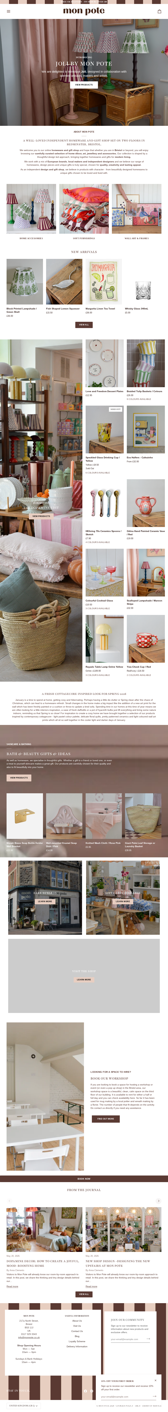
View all (84, 325)
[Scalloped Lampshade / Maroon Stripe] (146, 572)
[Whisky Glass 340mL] (143, 282)
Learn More (45, 901)
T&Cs (137, 1406)
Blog (77, 1336)
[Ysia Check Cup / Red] (146, 639)
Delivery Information (77, 1346)
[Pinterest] (91, 1391)
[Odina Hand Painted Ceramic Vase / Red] (146, 503)
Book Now (84, 1179)
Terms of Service (151, 1406)
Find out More (105, 1119)
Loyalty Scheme (77, 1341)
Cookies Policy (124, 1406)
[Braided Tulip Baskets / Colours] (146, 363)
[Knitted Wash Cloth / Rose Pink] (104, 816)
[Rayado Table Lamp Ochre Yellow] (105, 639)
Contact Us (77, 1331)
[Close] (156, 1380)
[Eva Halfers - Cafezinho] (146, 429)
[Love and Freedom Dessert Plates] (105, 363)
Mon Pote (104, 1406)
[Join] (153, 1396)
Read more (12, 1286)
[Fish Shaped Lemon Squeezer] (64, 282)
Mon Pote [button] (29, 1316)
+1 (116, 473)
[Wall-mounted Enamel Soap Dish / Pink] (64, 816)
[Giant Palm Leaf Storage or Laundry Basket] (143, 816)
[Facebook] (85, 1391)
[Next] (158, 1201)
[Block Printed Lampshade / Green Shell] (25, 282)
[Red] (111, 473)
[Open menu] (11, 11)
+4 (154, 400)
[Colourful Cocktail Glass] (105, 572)
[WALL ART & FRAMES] (136, 209)
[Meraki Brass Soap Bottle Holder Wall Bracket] (25, 816)
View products (84, 85)
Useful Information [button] (77, 1316)
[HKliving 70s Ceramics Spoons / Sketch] (105, 503)
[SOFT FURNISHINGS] (84, 209)
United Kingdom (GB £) (22, 1406)
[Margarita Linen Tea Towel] (104, 282)
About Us (77, 1321)
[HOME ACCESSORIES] (31, 209)
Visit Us (77, 1326)
